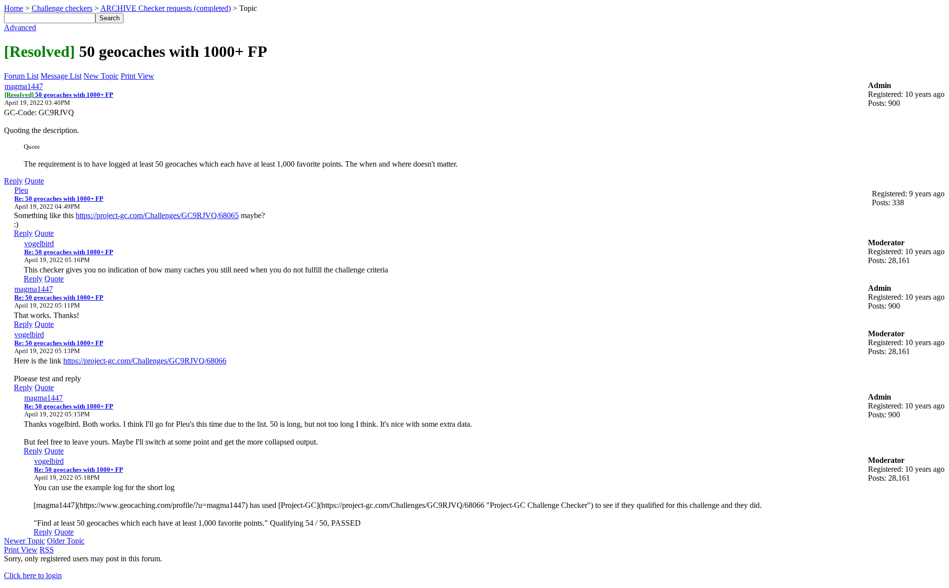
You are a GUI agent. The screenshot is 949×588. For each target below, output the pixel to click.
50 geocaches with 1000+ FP (58, 94)
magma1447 (23, 86)
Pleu (21, 190)
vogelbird (39, 243)
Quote (34, 181)
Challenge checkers (62, 8)
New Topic (101, 76)
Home (13, 8)
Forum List (21, 76)
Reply (13, 181)
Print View (137, 76)
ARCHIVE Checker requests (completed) (165, 8)
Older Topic (66, 541)
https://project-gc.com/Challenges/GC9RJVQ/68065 (157, 215)
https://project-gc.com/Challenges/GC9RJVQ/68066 (144, 361)
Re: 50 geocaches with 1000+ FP (58, 198)
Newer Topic (24, 541)
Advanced (20, 27)
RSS (47, 549)
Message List (61, 76)
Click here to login (33, 575)
